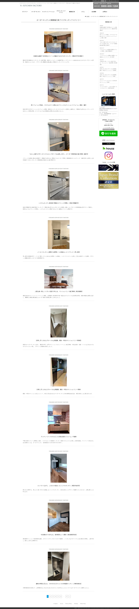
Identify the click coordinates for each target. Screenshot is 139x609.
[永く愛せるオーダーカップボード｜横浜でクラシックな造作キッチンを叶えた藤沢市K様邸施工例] (59, 150)
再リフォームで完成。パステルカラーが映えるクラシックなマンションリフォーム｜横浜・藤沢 (58, 105)
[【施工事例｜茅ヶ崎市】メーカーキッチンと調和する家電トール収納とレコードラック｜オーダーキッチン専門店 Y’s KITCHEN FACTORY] (59, 248)
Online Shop (83, 603)
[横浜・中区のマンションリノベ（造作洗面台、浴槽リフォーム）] (59, 337)
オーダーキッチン (36, 11)
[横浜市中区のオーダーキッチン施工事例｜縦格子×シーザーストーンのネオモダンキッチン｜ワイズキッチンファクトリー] (58, 52)
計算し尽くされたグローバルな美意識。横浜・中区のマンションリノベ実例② (58, 340)
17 (66, 596)
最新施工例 (72, 11)
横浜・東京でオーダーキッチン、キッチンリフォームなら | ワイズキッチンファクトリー (97, 608)
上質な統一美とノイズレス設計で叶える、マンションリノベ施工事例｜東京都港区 (58, 291)
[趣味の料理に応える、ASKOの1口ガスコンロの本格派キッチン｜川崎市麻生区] (59, 580)
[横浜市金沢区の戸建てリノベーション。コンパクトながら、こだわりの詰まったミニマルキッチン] (59, 482)
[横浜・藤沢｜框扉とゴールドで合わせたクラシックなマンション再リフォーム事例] (59, 101)
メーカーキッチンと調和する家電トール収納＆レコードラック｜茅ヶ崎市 (58, 252)
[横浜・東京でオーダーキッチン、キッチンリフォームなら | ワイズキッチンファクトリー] (31, 5)
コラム (83, 11)
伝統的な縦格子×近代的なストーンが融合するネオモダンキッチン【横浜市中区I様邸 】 (58, 56)
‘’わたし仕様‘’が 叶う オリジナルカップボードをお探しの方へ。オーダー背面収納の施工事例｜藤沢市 (58, 154)
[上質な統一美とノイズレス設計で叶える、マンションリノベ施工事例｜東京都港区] (58, 288)
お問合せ (105, 11)
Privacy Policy (68, 603)
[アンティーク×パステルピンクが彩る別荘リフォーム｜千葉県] (59, 433)
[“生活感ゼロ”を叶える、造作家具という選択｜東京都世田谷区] (59, 531)
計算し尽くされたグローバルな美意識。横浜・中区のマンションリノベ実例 (59, 389)
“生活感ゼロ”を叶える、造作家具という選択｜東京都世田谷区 (59, 534)
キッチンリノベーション (48, 11)
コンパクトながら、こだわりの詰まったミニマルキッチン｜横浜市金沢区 (58, 485)
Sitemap (76, 603)
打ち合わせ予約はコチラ (108, 129)
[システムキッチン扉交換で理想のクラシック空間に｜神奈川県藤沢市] (59, 199)
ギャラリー (25, 11)
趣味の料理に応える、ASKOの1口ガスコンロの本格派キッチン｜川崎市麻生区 (58, 583)
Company (55, 603)
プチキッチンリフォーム (60, 11)
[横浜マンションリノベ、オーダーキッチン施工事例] (59, 386)
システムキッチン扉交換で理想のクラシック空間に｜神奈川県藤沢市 (59, 203)
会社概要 (94, 11)
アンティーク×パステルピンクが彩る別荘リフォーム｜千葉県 (58, 436)
